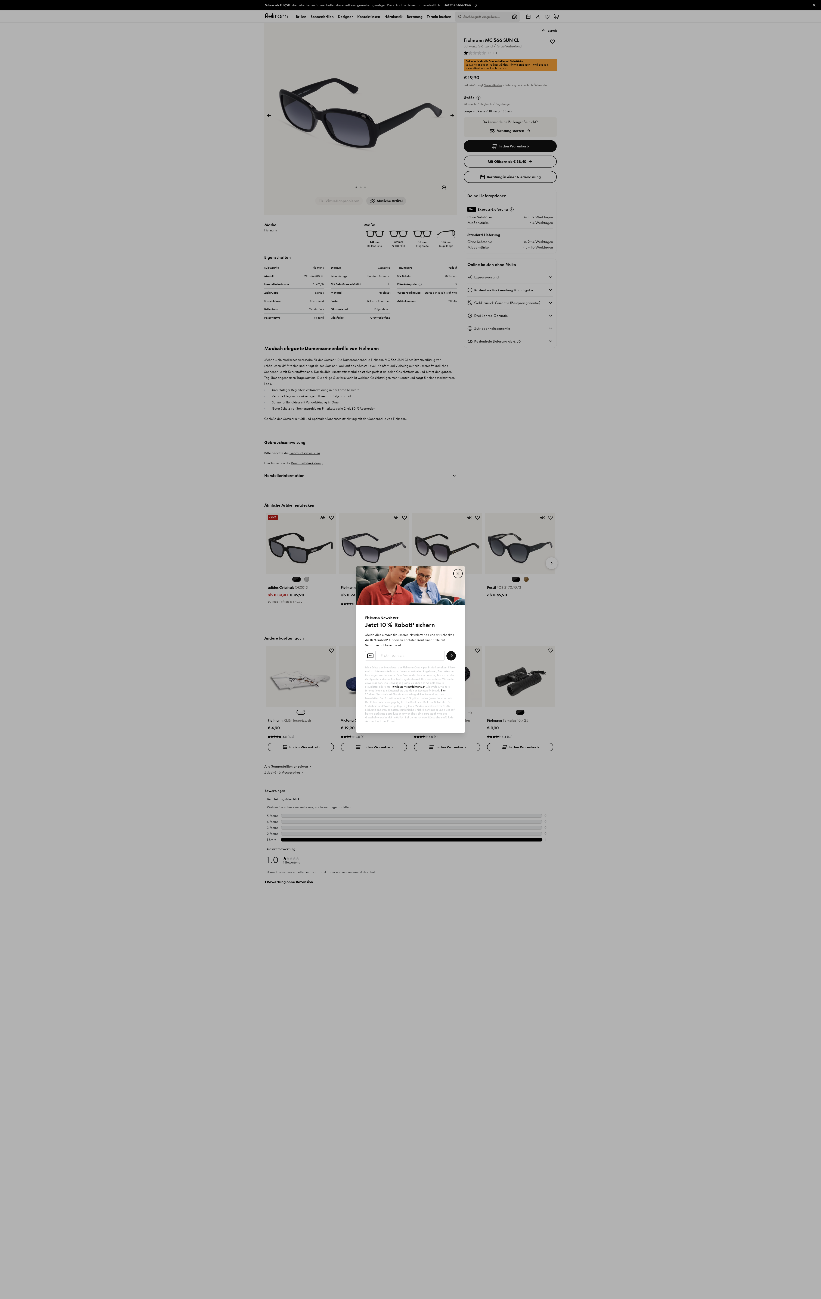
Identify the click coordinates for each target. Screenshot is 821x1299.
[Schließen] (458, 573)
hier (443, 690)
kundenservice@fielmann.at (408, 686)
